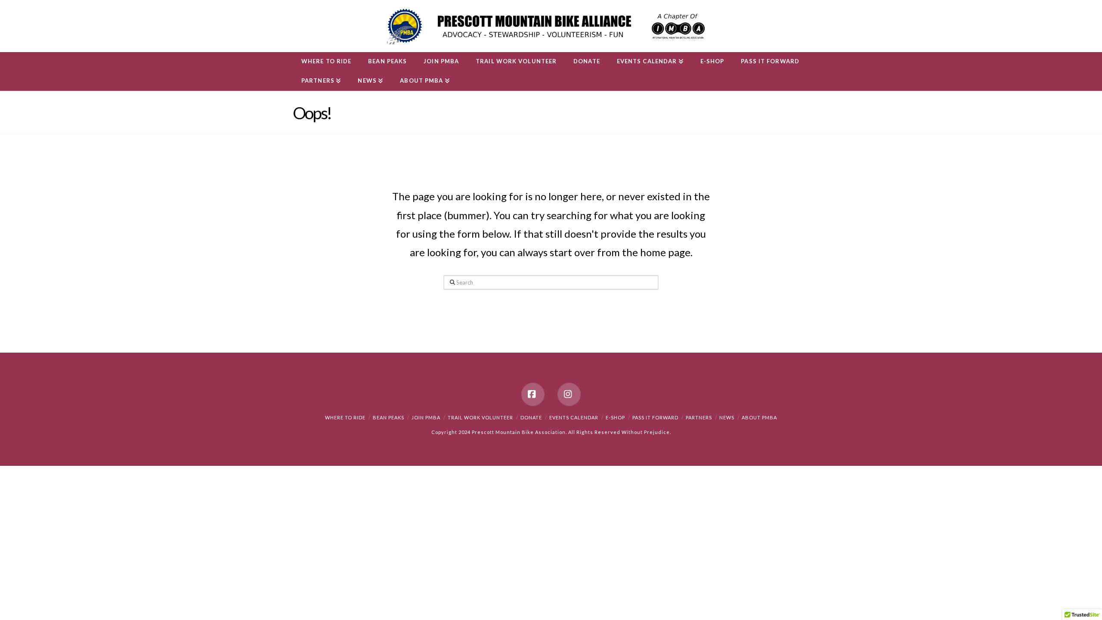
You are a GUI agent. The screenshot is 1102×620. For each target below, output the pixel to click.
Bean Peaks (388, 417)
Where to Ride (345, 417)
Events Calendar (573, 417)
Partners (699, 417)
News (726, 417)
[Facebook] (533, 394)
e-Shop (615, 417)
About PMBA (759, 417)
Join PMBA (426, 417)
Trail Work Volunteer (480, 417)
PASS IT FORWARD (655, 417)
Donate (531, 417)
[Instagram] (569, 394)
